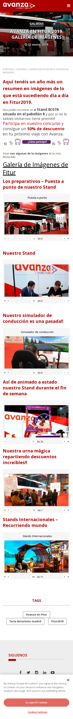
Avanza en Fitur (36, 614)
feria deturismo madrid (25, 621)
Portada (8, 69)
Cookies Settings (37, 712)
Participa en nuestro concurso (31, 123)
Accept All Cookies (36, 702)
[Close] (68, 680)
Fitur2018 (57, 621)
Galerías (37, 24)
